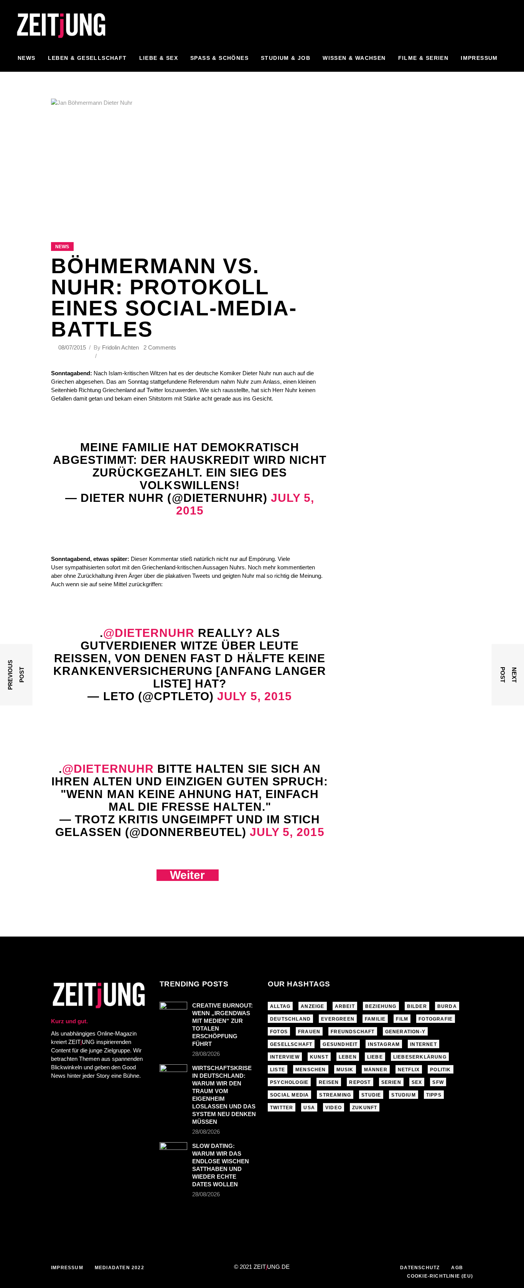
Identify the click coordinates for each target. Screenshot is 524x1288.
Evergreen (337, 1019)
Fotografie (436, 1019)
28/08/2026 (206, 1054)
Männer (375, 1069)
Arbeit (345, 1006)
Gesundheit (340, 1044)
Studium (403, 1095)
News (62, 246)
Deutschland (290, 1019)
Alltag (280, 1006)
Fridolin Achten (120, 347)
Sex (417, 1082)
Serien (391, 1082)
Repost (360, 1082)
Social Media (289, 1095)
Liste (277, 1069)
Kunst (319, 1057)
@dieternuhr (149, 633)
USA (309, 1107)
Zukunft (364, 1107)
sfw (438, 1082)
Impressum (67, 1267)
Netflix (409, 1069)
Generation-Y (405, 1031)
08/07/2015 (72, 347)
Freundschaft (352, 1031)
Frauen (309, 1031)
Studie (371, 1095)
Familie (375, 1019)
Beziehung (381, 1006)
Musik (345, 1069)
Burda (447, 1006)
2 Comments (159, 347)
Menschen (310, 1069)
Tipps (434, 1095)
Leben (348, 1057)
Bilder (417, 1006)
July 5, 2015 (254, 696)
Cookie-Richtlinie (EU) (440, 1276)
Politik (440, 1069)
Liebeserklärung (420, 1057)
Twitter (281, 1107)
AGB (457, 1267)
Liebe (375, 1057)
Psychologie (289, 1082)
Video (333, 1107)
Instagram (384, 1044)
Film (402, 1019)
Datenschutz (420, 1267)
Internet (423, 1044)
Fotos (279, 1031)
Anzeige (312, 1006)
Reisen (329, 1082)
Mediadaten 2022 (119, 1267)
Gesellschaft (291, 1044)
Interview (285, 1057)
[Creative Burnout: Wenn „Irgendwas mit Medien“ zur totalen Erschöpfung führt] (173, 1011)
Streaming (335, 1095)
